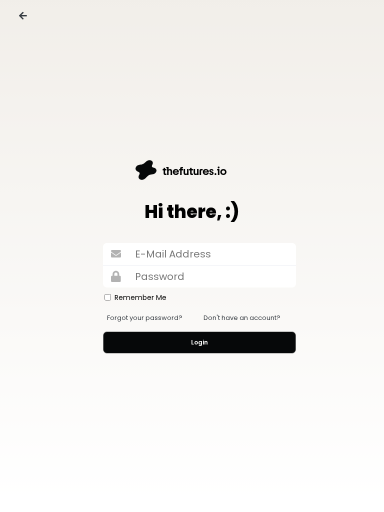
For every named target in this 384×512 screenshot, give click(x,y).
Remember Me (140, 297)
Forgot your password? (144, 317)
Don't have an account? (242, 317)
